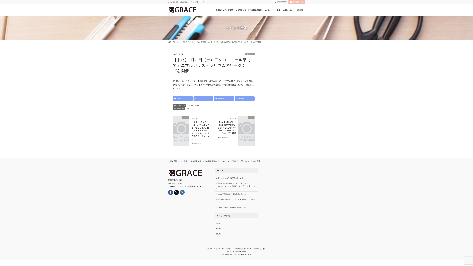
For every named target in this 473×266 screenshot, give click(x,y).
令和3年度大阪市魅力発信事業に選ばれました (233, 194)
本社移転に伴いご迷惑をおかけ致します (231, 207)
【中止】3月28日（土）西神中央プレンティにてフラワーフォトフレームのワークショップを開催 (227, 127)
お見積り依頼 (298, 2)
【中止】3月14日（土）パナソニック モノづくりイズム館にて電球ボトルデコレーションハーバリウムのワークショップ (200, 130)
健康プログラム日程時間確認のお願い (230, 178)
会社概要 (256, 161)
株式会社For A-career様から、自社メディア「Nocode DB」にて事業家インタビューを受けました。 (236, 186)
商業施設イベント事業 (178, 161)
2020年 (218, 223)
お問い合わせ (244, 161)
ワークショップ (200, 105)
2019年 (218, 229)
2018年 (218, 234)
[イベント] (181, 121)
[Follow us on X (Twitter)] (176, 192)
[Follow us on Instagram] (182, 192)
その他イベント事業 (228, 161)
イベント (250, 54)
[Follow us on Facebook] (170, 192)
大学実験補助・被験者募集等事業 (204, 161)
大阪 (188, 108)
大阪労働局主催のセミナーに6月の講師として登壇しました (236, 200)
